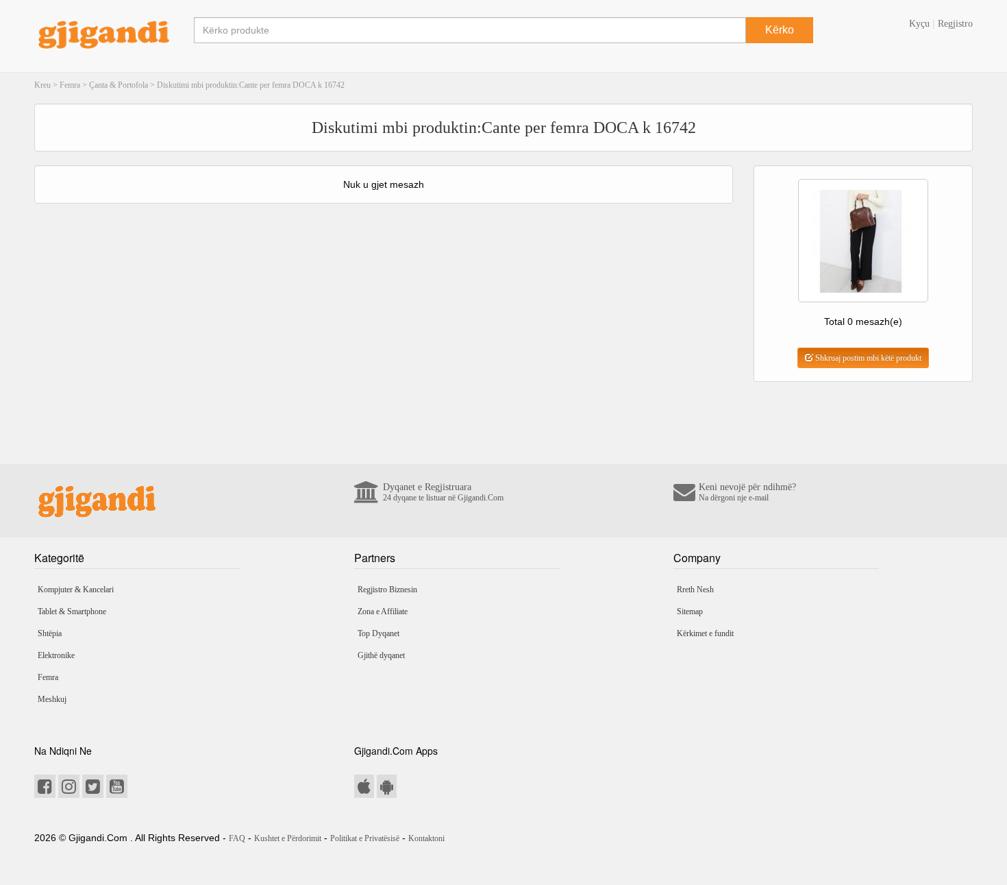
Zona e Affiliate (383, 611)
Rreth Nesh (695, 589)
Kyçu (919, 24)
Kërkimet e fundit (705, 633)
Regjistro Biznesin (387, 589)
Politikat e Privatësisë (364, 838)
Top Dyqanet (378, 633)
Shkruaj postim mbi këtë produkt (867, 358)
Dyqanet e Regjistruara (443, 492)
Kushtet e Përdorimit (287, 838)
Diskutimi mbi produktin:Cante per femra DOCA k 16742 (251, 85)
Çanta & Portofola (118, 85)
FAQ (237, 838)
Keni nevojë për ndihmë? (747, 492)
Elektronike (56, 655)
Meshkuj (52, 699)
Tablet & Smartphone (72, 611)
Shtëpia (50, 633)
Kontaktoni (426, 838)
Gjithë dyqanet (381, 655)
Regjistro (955, 24)
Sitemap (690, 611)
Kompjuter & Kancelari (76, 589)
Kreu (42, 85)
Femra (70, 85)
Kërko (779, 30)
